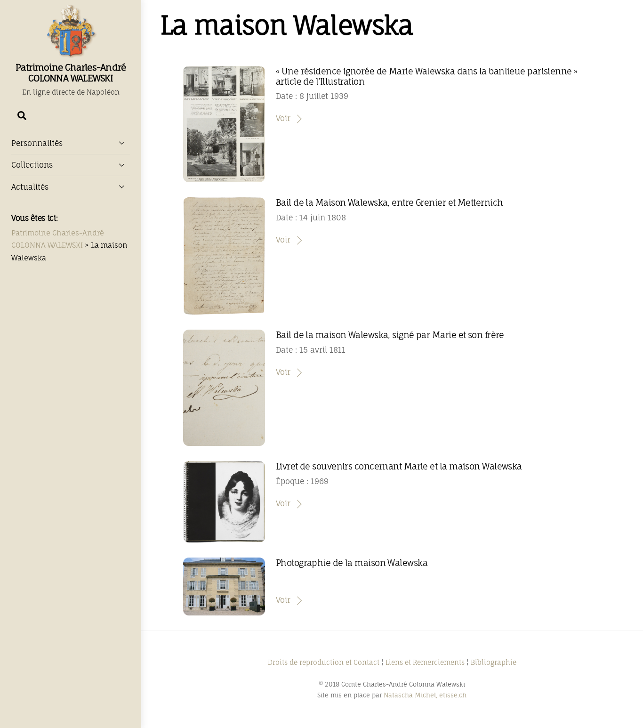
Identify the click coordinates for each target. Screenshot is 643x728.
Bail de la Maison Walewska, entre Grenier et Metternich (389, 202)
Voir (283, 118)
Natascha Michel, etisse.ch (425, 695)
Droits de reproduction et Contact (323, 662)
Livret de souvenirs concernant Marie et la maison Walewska (399, 466)
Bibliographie (493, 662)
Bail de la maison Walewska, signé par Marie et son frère (390, 335)
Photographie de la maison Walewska (351, 563)
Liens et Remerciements (425, 662)
